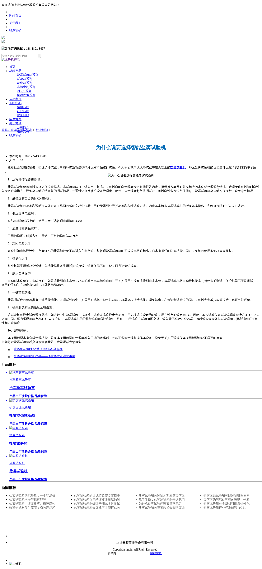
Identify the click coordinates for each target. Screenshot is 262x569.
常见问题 (23, 115)
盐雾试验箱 (9, 130)
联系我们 (15, 30)
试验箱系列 (24, 79)
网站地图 (156, 553)
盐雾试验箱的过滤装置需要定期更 (97, 495)
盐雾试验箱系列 (27, 74)
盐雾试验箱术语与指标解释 (27, 499)
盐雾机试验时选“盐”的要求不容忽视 (38, 349)
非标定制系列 (26, 87)
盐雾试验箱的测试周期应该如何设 (162, 495)
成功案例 (15, 99)
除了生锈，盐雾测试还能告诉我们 (162, 499)
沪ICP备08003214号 (133, 553)
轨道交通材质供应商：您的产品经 (32, 507)
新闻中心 (15, 103)
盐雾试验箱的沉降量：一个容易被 (32, 495)
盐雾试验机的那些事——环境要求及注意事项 (44, 356)
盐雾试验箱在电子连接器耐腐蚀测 (97, 499)
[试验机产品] (11, 59)
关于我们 (15, 23)
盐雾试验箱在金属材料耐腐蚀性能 (227, 503)
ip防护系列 (24, 91)
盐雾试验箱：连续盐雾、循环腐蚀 (32, 503)
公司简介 (23, 127)
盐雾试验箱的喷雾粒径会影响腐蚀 (162, 507)
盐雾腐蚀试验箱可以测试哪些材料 (227, 495)
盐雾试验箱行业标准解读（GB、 (226, 507)
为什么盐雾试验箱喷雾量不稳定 (160, 503)
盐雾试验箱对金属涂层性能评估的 (97, 507)
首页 (12, 66)
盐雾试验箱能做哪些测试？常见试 (97, 503)
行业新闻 (23, 111)
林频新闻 (23, 107)
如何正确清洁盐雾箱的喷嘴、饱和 (227, 499)
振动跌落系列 (26, 95)
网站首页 (15, 15)
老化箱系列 (24, 83)
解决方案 (15, 119)
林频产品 (15, 70)
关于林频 (15, 123)
